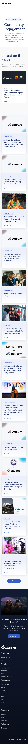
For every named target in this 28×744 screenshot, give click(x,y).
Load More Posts (14, 581)
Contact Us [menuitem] (4, 720)
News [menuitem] (2, 696)
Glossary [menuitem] (3, 687)
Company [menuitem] (5, 710)
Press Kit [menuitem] (3, 690)
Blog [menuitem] (2, 699)
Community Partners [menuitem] (6, 676)
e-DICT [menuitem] (3, 660)
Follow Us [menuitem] (5, 724)
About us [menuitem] (3, 714)
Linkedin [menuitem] (5, 728)
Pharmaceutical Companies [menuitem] (5, 669)
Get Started (13, 636)
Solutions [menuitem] (5, 664)
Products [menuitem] (5, 653)
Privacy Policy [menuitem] (11, 739)
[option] (14, 91)
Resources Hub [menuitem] (5, 684)
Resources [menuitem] (5, 680)
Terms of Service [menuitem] (21, 739)
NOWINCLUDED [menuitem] (5, 657)
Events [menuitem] (2, 693)
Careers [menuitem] (3, 717)
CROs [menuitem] (2, 673)
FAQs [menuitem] (2, 702)
